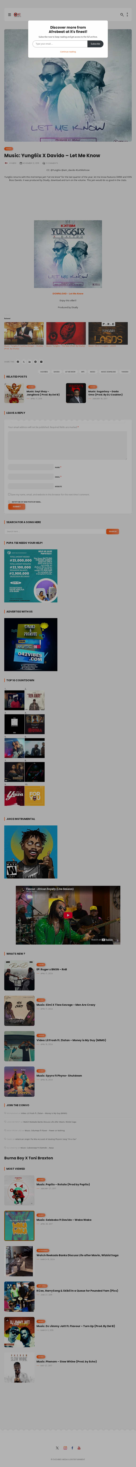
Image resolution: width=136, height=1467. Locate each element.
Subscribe (95, 44)
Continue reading (68, 51)
